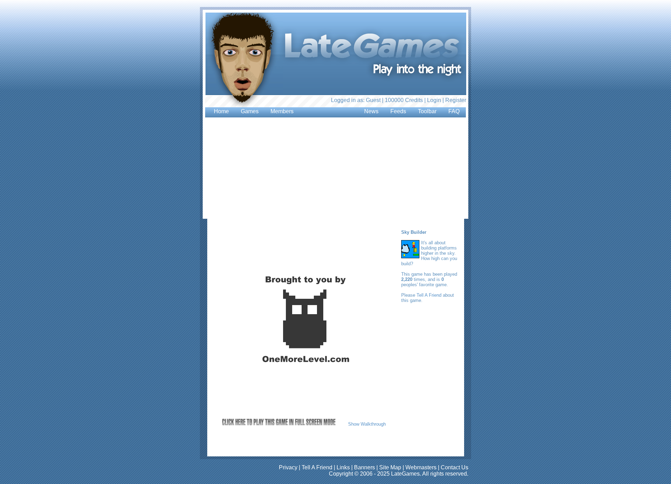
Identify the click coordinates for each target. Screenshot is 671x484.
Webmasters (420, 467)
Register (455, 100)
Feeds (398, 111)
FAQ (454, 111)
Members (282, 111)
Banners (364, 467)
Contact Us (454, 467)
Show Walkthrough (367, 424)
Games (250, 111)
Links (343, 467)
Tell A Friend (429, 295)
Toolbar (427, 111)
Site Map (390, 467)
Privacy (288, 467)
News (371, 111)
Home (221, 111)
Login (434, 100)
